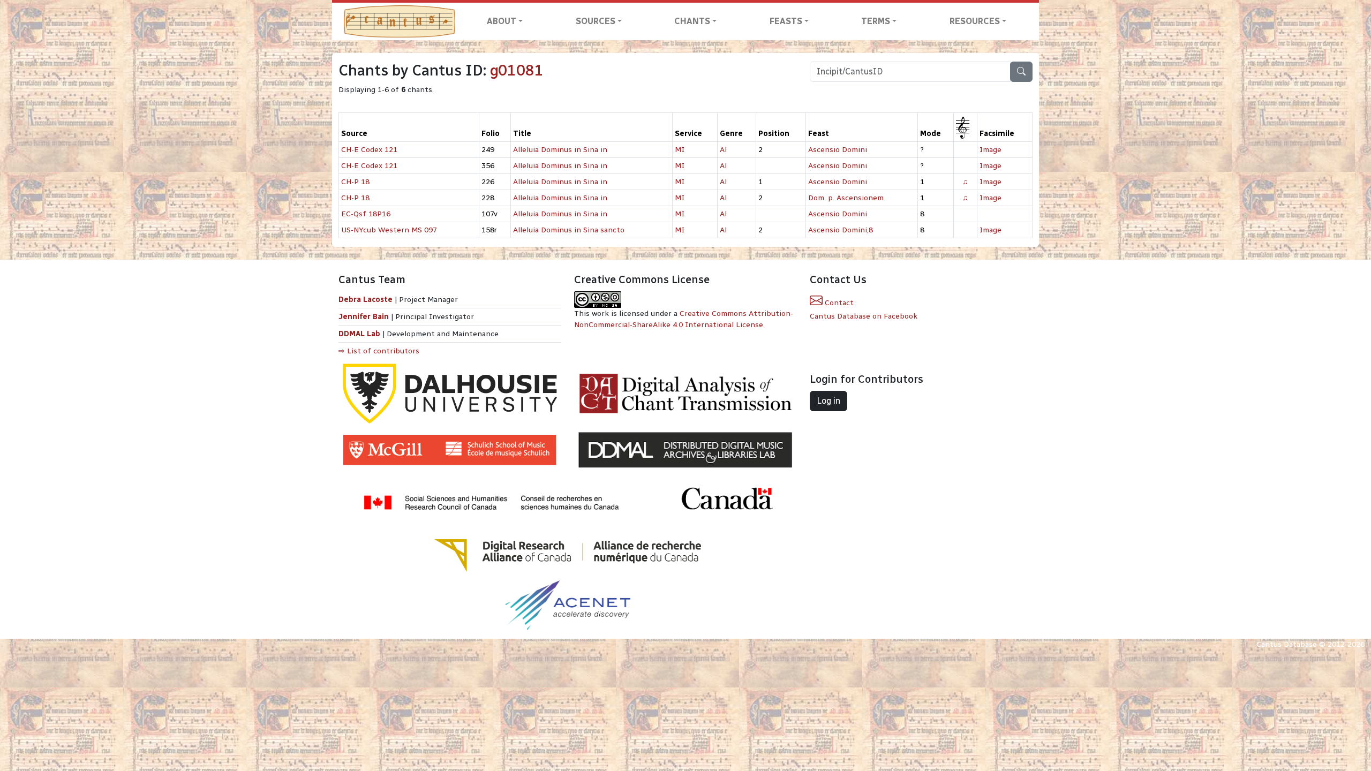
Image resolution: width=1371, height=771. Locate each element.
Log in (828, 401)
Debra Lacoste (365, 299)
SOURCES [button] (595, 21)
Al (723, 149)
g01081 (517, 70)
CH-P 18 (355, 181)
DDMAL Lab (359, 333)
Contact (838, 302)
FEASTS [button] (786, 21)
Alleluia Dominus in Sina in (560, 149)
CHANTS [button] (692, 21)
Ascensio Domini (837, 149)
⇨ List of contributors (378, 351)
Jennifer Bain (364, 316)
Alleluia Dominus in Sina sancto (568, 230)
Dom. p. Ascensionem (846, 197)
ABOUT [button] (501, 21)
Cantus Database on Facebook (863, 316)
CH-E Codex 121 (369, 149)
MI (679, 149)
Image (990, 149)
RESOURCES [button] (975, 21)
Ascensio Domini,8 (840, 230)
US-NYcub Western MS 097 (389, 230)
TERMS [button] (875, 21)
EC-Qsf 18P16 (365, 213)
